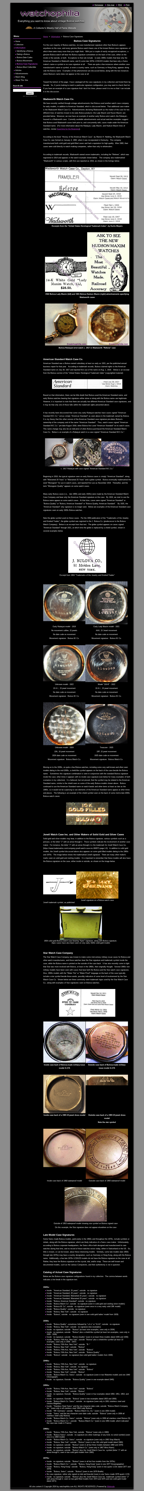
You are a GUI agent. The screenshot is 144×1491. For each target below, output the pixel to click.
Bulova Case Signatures (27, 64)
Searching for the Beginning (68, 129)
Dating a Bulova (23, 54)
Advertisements (21, 74)
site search (26, 96)
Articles (18, 70)
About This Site (21, 80)
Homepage (98, 5)
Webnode (111, 1486)
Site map (110, 5)
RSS (120, 5)
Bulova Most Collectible (26, 67)
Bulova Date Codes (24, 57)
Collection (19, 45)
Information (55, 37)
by (33, 96)
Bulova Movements (24, 61)
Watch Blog (20, 77)
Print (128, 5)
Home (45, 37)
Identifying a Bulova (25, 51)
